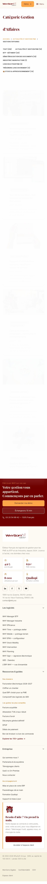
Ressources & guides (13, 671)
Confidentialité (24, 870)
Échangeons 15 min (23, 510)
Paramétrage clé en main (13, 790)
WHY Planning (8, 651)
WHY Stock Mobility (11, 643)
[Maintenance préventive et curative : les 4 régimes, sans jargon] (23, 103)
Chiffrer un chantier (10, 688)
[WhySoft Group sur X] (19, 588)
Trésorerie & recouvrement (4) (16, 68)
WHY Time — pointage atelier (15, 629)
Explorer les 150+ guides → (14, 739)
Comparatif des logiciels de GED (16, 697)
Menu (41, 4)
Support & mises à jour (12, 799)
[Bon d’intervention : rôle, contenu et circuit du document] (23, 169)
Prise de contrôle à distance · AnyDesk (24, 839)
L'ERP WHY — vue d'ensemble (15, 664)
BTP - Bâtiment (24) (11, 53)
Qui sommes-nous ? (11, 757)
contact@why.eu (9, 600)
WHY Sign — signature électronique (17, 656)
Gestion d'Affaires (19, 123)
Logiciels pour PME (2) (12, 64)
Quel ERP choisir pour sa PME (15, 692)
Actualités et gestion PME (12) (28, 49)
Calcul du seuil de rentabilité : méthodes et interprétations (23, 333)
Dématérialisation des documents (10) (19, 56)
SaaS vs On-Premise (11, 771)
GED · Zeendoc (9, 660)
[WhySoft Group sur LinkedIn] (5, 588)
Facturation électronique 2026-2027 (17, 684)
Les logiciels (8, 608)
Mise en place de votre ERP (14, 786)
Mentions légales (9, 870)
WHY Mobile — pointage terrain (15, 634)
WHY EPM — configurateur (13, 638)
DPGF (5, 725)
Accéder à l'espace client (23, 845)
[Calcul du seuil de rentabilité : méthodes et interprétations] (23, 302)
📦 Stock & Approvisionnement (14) (18, 71)
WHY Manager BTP (10, 616)
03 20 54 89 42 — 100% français (20, 517)
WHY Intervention (10, 647)
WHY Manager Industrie (12, 621)
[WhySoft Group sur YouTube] (26, 588)
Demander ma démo (23, 503)
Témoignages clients (11, 766)
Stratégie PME (17, 326)
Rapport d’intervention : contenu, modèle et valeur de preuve (22, 264)
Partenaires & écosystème (13, 762)
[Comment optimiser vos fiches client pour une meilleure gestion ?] (23, 371)
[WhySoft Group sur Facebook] (12, 588)
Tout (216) (7, 49)
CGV (34, 870)
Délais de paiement (10, 729)
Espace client (8, 875)
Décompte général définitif (13, 721)
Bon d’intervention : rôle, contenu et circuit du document (23, 198)
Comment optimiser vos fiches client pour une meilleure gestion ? (22, 400)
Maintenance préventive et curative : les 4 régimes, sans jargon (23, 131)
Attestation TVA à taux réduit (14, 712)
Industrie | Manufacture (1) (15, 60)
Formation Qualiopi (10, 794)
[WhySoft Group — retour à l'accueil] (9, 4)
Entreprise (7, 749)
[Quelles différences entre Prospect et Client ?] (23, 438)
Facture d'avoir (9, 716)
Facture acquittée (10, 707)
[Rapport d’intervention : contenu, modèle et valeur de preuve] (23, 236)
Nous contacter (9, 775)
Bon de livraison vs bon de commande (18, 734)
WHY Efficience (9, 625)
